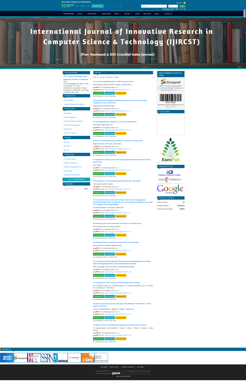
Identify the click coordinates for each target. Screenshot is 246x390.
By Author (67, 146)
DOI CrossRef (69, 100)
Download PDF (98, 93)
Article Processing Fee (72, 125)
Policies (127, 13)
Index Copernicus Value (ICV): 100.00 (170, 74)
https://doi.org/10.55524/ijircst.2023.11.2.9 (118, 250)
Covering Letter (69, 159)
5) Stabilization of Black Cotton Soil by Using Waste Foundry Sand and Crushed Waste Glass (121, 161)
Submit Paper (97, 6)
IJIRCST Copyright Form (72, 167)
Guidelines (67, 113)
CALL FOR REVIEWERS (76, 179)
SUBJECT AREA (106, 13)
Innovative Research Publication (119, 371)
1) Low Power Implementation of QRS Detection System (113, 81)
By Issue (67, 142)
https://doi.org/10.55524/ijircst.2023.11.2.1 (118, 90)
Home (77, 6)
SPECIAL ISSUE (92, 13)
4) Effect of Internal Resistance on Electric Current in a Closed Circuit (118, 141)
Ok (87, 189)
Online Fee (67, 129)
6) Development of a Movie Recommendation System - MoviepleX (117, 181)
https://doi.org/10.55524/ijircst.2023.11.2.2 (118, 111)
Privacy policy (114, 367)
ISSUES (80, 13)
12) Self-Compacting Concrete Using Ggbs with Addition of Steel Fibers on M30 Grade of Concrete (121, 305)
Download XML (121, 93)
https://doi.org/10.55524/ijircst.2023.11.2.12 (118, 314)
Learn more (177, 90)
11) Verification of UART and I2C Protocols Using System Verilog (116, 282)
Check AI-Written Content (73, 121)
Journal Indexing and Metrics (74, 104)
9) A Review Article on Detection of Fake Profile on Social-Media (116, 242)
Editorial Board (68, 13)
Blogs (157, 13)
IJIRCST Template (70, 163)
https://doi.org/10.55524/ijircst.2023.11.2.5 (118, 170)
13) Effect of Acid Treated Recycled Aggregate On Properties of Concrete (120, 325)
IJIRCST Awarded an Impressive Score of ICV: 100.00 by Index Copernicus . (169, 128)
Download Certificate (72, 175)
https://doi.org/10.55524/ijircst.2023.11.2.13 (118, 335)
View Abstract (110, 93)
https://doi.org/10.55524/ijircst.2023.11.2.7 (118, 213)
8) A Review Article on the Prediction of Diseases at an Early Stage (117, 223)
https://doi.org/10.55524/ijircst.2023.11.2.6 (118, 189)
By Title (66, 150)
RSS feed (180, 3)
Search (182, 6)
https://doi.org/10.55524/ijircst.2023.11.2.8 (118, 231)
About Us (83, 6)
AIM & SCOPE (147, 13)
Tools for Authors (70, 133)
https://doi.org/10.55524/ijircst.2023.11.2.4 (118, 149)
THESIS (116, 13)
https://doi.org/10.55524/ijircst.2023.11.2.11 (118, 293)
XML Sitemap (140, 367)
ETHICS (137, 13)
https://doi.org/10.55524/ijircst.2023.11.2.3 (118, 130)
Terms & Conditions (128, 367)
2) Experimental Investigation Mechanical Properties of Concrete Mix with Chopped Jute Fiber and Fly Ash (120, 101)
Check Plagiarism (70, 117)
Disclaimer (104, 367)
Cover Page (68, 171)
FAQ (88, 6)
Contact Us (168, 13)
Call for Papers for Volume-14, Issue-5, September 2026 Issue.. (169, 133)
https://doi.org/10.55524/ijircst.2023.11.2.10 (118, 272)
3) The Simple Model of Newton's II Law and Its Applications (115, 122)
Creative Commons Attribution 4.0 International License (135, 373)
